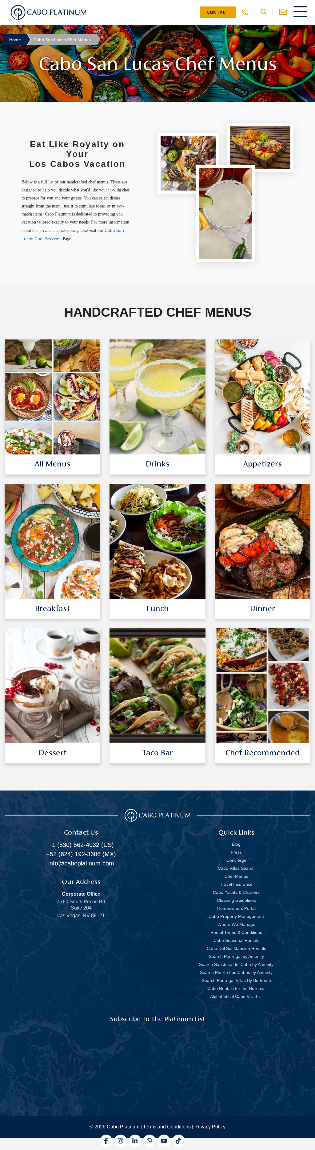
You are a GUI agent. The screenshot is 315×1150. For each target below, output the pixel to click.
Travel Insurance (236, 884)
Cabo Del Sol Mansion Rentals (236, 948)
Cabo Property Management (236, 916)
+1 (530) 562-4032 (73, 845)
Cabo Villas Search (236, 868)
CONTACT (218, 12)
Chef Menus (236, 876)
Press (236, 852)
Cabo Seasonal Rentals (236, 940)
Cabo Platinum (123, 1126)
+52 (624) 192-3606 (73, 854)
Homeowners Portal (236, 908)
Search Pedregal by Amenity (236, 956)
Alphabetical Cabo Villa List (236, 996)
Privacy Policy (209, 1126)
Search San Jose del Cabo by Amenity (236, 964)
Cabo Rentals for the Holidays (236, 988)
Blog (236, 844)
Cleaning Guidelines (236, 900)
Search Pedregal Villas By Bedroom (236, 980)
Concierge (236, 860)
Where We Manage (236, 924)
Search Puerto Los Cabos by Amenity (236, 972)
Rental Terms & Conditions (236, 932)
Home (15, 39)
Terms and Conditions (167, 1126)
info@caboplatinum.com (81, 863)
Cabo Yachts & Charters (236, 892)
